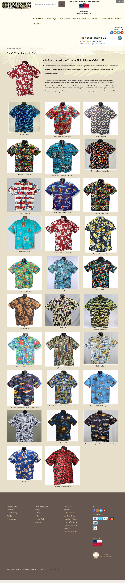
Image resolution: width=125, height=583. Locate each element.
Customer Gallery (106, 18)
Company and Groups (71, 525)
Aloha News (36, 23)
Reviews (118, 18)
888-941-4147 (119, 29)
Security (38, 522)
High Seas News (69, 513)
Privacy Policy (40, 519)
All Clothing (51, 18)
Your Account (11, 519)
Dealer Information (70, 522)
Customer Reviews (70, 531)
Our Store (85, 18)
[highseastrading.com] (16, 5)
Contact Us (10, 510)
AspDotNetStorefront (52, 569)
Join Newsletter (69, 516)
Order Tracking (12, 513)
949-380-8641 (119, 27)
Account (119, 1)
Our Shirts (95, 18)
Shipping (38, 510)
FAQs (37, 516)
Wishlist (9, 516)
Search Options (64, 18)
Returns (38, 513)
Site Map (67, 528)
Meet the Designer (70, 519)
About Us (75, 18)
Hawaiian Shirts (38, 18)
